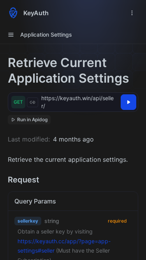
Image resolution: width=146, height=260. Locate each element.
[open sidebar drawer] (11, 34)
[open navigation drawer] (132, 13)
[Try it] (128, 102)
